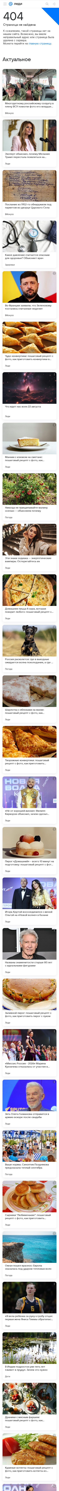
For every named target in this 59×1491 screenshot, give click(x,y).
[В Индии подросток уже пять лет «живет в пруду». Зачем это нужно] (29, 1356)
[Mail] (11, 4)
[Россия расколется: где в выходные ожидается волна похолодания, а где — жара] (29, 648)
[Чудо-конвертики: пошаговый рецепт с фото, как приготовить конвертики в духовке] (29, 345)
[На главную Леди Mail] (17, 4)
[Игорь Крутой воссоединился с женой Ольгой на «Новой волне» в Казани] (29, 901)
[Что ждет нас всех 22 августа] (29, 396)
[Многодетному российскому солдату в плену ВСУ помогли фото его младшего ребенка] (29, 92)
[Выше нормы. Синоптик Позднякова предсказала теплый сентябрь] (29, 1154)
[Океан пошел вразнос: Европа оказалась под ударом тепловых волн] (29, 1255)
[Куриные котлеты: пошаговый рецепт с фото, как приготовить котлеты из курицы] (29, 1457)
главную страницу (40, 43)
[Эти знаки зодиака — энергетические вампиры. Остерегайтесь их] (29, 547)
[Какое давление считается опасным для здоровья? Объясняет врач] (29, 244)
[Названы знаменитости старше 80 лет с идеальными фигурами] (29, 951)
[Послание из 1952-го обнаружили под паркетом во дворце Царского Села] (29, 193)
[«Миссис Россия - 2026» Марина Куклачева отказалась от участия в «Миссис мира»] (29, 1052)
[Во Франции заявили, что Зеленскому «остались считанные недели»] (29, 295)
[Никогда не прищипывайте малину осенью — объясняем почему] (29, 497)
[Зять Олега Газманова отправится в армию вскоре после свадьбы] (29, 1103)
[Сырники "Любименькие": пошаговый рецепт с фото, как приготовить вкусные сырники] (29, 1204)
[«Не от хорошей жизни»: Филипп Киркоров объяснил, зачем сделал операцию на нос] (29, 800)
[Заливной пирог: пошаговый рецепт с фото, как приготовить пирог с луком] (29, 1002)
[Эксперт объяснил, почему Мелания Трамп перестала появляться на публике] (29, 143)
